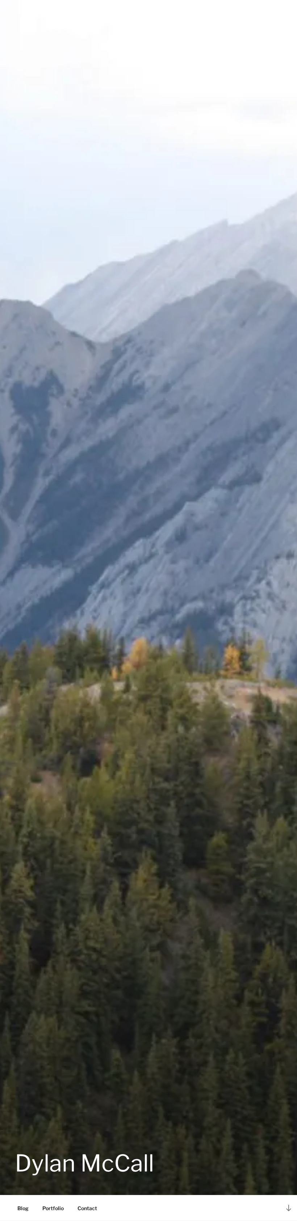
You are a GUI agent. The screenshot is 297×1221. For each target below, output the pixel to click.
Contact (87, 1208)
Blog (23, 1208)
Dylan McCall (84, 1163)
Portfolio (53, 1208)
